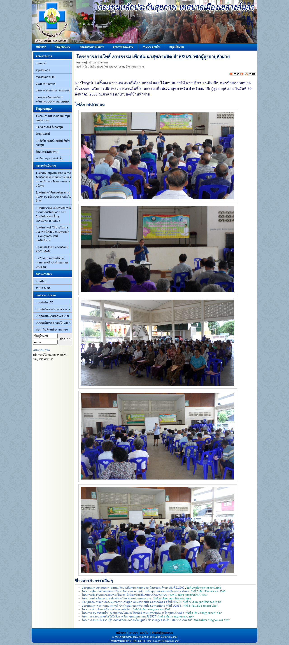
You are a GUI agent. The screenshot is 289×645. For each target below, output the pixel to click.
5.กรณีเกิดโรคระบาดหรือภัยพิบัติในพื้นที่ (52, 249)
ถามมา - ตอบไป (138, 632)
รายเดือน (41, 281)
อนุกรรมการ (43, 70)
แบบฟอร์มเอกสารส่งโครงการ (53, 309)
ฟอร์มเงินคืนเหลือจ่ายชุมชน (52, 329)
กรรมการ (41, 63)
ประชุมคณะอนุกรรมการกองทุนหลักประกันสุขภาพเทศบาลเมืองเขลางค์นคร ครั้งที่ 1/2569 (133, 587)
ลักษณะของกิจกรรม (47, 151)
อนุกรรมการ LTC (45, 77)
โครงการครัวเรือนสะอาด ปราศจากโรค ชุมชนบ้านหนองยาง (116, 598)
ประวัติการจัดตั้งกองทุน (49, 127)
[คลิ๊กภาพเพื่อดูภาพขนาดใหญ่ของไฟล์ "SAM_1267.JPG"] (157, 572)
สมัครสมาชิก (41, 350)
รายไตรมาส (43, 288)
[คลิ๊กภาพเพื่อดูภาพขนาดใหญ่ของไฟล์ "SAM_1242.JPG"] (157, 198)
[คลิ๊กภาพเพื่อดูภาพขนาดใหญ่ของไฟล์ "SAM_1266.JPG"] (157, 478)
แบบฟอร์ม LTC (45, 302)
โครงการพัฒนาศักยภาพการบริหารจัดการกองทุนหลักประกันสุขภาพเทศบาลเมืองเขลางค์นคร (135, 591)
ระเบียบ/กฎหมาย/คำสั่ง (49, 158)
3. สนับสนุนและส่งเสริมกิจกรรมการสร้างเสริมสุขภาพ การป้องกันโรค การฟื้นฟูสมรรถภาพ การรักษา (54, 214)
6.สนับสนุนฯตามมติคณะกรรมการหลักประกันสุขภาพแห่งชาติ (52, 262)
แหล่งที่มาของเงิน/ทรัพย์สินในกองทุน (53, 143)
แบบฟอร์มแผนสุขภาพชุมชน (52, 316)
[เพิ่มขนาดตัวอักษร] (239, 75)
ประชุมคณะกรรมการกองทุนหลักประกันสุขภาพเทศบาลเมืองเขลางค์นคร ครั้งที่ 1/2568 (131, 605)
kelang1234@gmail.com (166, 641)
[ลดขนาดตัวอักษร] (232, 75)
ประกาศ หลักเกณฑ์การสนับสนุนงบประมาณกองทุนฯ (52, 99)
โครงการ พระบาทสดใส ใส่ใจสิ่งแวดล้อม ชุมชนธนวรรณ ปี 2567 (119, 616)
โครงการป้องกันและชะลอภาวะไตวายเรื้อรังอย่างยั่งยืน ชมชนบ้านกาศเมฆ (124, 594)
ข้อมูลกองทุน (62, 47)
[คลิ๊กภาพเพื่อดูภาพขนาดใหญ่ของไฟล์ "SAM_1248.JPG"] (157, 291)
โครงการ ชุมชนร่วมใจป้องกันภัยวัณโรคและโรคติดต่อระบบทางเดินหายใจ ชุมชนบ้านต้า (133, 613)
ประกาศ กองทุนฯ (46, 83)
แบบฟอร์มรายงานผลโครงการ (53, 322)
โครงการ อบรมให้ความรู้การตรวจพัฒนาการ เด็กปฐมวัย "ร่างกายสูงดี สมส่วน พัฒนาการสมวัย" (137, 620)
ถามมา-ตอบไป (151, 47)
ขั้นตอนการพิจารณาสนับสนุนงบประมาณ (53, 118)
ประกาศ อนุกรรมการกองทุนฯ (53, 90)
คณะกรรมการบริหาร (91, 47)
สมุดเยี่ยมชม (176, 47)
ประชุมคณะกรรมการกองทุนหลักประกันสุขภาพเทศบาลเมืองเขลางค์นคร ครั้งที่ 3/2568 (131, 602)
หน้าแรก (41, 47)
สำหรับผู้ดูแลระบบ (162, 632)
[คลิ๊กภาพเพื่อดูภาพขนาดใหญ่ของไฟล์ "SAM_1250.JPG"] (157, 385)
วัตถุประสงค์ (43, 133)
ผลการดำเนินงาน (123, 47)
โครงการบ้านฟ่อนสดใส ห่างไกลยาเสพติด (106, 609)
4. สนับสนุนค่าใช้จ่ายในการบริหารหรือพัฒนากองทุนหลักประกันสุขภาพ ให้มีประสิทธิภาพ (52, 234)
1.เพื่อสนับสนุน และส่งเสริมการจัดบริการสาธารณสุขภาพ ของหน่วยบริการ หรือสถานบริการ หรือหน (53, 179)
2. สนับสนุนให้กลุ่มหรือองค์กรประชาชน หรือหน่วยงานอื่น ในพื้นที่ (53, 197)
